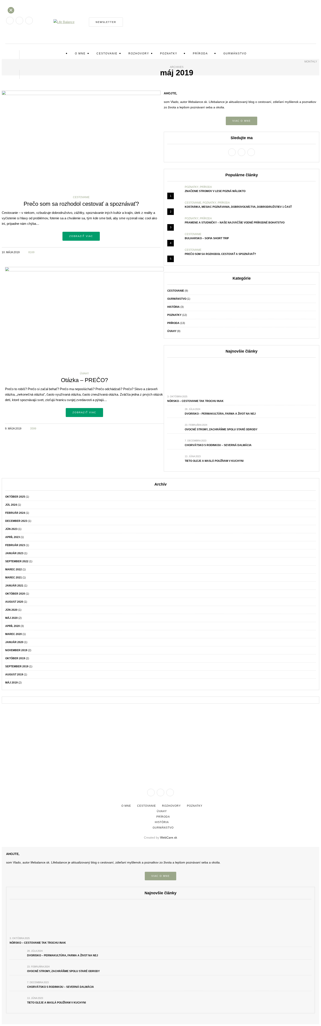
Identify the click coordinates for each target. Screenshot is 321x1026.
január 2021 (14, 585)
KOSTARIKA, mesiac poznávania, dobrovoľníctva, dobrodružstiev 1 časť (238, 206)
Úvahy (84, 373)
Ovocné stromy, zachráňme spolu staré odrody (221, 429)
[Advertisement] (160, 740)
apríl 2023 (12, 537)
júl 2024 (11, 504)
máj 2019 (11, 682)
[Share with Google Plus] (152, 252)
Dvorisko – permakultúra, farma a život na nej (220, 413)
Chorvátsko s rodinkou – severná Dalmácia (218, 445)
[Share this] (141, 252)
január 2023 (14, 553)
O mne (80, 53)
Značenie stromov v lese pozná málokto (215, 191)
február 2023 (15, 545)
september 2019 (16, 666)
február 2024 (15, 512)
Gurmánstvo (235, 53)
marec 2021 (13, 577)
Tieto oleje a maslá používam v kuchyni (214, 460)
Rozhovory (138, 53)
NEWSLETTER (106, 22)
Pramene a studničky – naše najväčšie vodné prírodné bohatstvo (235, 222)
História (173, 306)
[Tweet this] (147, 252)
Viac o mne (241, 120)
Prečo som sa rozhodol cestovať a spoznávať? (81, 204)
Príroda (200, 53)
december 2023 (16, 521)
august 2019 (14, 674)
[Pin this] (157, 252)
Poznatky (168, 53)
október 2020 (15, 593)
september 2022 (16, 561)
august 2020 (14, 601)
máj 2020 (11, 617)
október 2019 (15, 658)
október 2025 (15, 496)
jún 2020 (11, 609)
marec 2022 (13, 569)
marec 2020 (13, 634)
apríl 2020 (12, 626)
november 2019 (16, 650)
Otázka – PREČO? (84, 380)
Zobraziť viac (81, 236)
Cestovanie (107, 53)
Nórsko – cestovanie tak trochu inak (195, 401)
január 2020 (14, 642)
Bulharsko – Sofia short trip (207, 238)
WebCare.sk (168, 837)
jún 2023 (11, 529)
